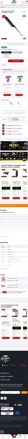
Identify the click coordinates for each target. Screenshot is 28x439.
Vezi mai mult (6, 90)
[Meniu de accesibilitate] (2, 432)
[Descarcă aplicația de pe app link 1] (4, 365)
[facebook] (2, 398)
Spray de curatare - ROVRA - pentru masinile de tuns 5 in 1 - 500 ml (16, 182)
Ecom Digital (19, 426)
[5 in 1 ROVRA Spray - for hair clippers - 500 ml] (16, 173)
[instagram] (5, 398)
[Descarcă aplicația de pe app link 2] (14, 365)
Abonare (24, 392)
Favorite (26, 60)
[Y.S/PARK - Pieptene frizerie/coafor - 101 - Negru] (14, 38)
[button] (26, 85)
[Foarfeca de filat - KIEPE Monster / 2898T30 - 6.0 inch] (6, 313)
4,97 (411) (19, 185)
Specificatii (8, 205)
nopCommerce (8, 426)
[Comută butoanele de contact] (26, 431)
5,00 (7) (8, 325)
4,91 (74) (19, 322)
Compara (24, 11)
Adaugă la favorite (9, 170)
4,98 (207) (9, 185)
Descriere (3, 205)
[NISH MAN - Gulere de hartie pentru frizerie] (6, 173)
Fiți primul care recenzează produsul (16, 43)
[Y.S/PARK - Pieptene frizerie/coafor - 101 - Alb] (4, 105)
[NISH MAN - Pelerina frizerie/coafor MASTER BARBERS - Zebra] (16, 313)
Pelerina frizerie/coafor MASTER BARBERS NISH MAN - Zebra (16, 320)
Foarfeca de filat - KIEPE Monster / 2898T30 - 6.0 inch (6, 323)
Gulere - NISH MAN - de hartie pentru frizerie (5, 182)
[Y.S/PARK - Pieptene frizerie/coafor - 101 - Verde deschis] (19, 105)
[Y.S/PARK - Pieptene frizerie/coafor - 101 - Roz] (12, 105)
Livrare (14, 205)
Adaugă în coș (16, 60)
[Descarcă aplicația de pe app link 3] (23, 365)
